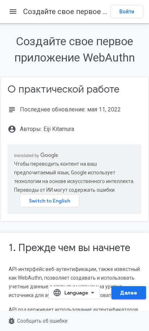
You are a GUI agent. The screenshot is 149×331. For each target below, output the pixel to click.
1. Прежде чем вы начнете (69, 247)
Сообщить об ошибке (37, 321)
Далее (128, 292)
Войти (126, 11)
